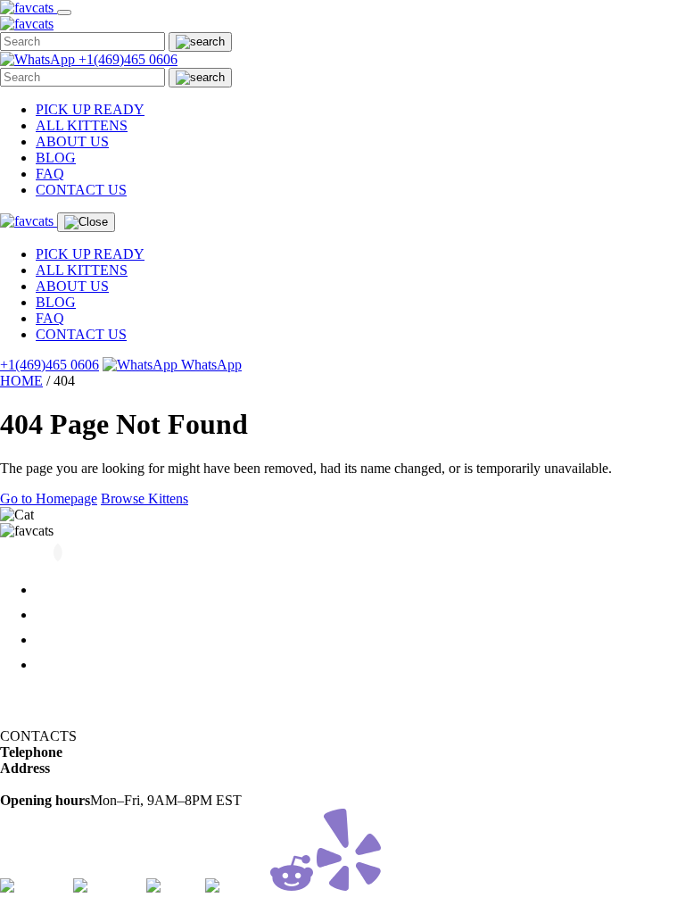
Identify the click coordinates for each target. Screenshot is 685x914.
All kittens (66, 589)
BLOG (56, 157)
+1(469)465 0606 (127, 59)
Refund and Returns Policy (76, 694)
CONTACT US (81, 189)
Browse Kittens (144, 498)
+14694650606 (105, 752)
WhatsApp (209, 364)
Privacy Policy (41, 719)
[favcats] (28, 7)
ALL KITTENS (82, 125)
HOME (21, 380)
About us (63, 614)
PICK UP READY (90, 109)
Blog (49, 639)
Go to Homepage (48, 498)
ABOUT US (72, 141)
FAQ (50, 173)
